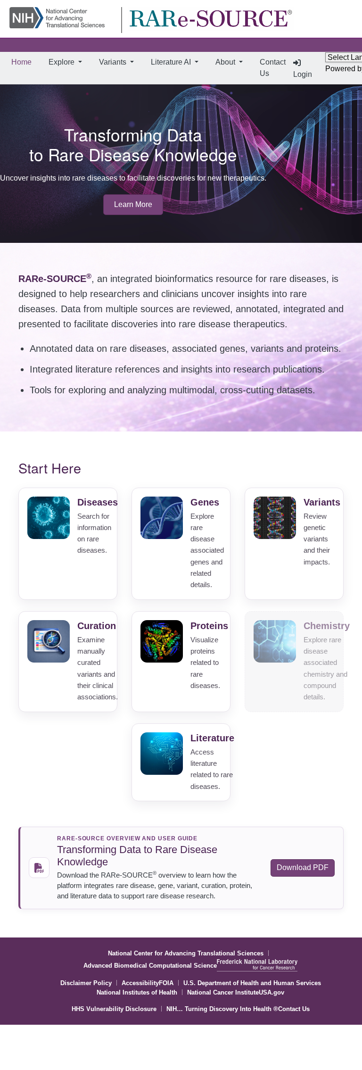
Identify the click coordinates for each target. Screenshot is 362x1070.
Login (302, 74)
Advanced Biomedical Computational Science (150, 965)
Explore (62, 62)
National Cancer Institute (223, 992)
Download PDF (303, 867)
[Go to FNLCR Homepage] (257, 967)
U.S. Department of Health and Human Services (252, 983)
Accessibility (140, 983)
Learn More (133, 204)
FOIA (166, 983)
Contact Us (273, 67)
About (226, 62)
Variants (113, 62)
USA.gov (271, 992)
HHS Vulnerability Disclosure (114, 1008)
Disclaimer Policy (86, 983)
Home (23, 62)
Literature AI (172, 62)
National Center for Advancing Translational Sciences (185, 953)
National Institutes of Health (137, 992)
